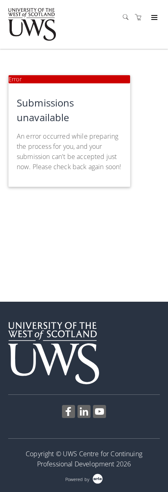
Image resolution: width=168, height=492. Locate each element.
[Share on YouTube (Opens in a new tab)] (99, 412)
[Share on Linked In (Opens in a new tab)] (84, 412)
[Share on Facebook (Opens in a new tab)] (68, 412)
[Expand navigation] (153, 18)
